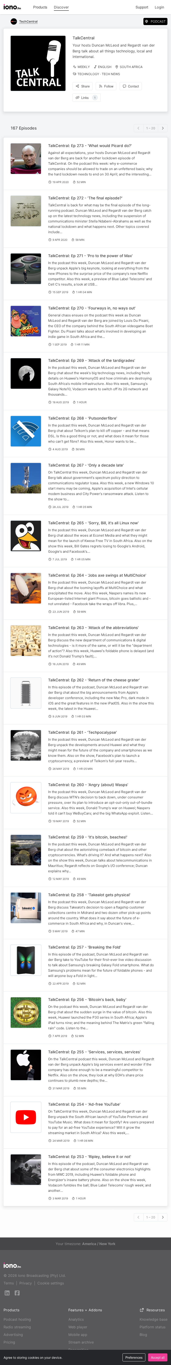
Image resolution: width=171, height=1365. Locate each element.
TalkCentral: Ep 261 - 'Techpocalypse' (82, 732)
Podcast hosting (17, 1319)
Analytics (76, 1319)
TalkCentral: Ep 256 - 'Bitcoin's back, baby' (87, 999)
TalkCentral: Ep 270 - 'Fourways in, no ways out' (92, 308)
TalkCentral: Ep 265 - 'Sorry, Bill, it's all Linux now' (93, 523)
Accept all (158, 1357)
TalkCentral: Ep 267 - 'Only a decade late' (86, 465)
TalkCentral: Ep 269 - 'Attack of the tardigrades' (91, 360)
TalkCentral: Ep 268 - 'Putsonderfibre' (82, 418)
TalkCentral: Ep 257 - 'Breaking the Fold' (84, 947)
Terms (9, 1283)
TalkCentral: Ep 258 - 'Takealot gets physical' (89, 895)
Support (142, 7)
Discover (61, 7)
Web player (77, 1327)
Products (40, 7)
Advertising (13, 1334)
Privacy (25, 1283)
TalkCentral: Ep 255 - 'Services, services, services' (94, 1052)
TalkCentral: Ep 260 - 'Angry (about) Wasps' (88, 785)
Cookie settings (50, 1283)
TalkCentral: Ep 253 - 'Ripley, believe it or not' (89, 1156)
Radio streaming (17, 1327)
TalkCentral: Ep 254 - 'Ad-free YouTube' (84, 1104)
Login (159, 7)
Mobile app (77, 1334)
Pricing (9, 1342)
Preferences (133, 1357)
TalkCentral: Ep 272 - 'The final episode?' (85, 198)
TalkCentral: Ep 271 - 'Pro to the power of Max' (90, 256)
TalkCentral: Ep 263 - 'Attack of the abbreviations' (93, 627)
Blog (143, 1334)
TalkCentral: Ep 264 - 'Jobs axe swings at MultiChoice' (97, 575)
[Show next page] (163, 128)
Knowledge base (153, 1319)
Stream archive (81, 1342)
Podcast (158, 21)
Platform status (152, 1327)
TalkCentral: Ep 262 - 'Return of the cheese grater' (94, 680)
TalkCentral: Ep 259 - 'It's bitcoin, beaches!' (87, 837)
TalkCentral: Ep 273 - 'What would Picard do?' (90, 145)
